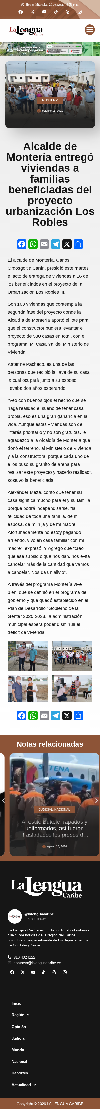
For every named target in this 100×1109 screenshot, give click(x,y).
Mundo (18, 1050)
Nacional (19, 1061)
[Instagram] (79, 11)
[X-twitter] (32, 11)
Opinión (19, 1026)
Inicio (16, 1003)
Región (18, 1015)
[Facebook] (20, 11)
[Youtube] (44, 11)
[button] (3, 801)
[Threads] (67, 11)
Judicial (18, 1038)
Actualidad (21, 1084)
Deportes (20, 1073)
